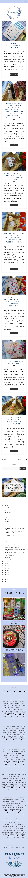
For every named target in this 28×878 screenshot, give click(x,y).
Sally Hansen (6, 751)
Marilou (23, 730)
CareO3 (24, 705)
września (7, 515)
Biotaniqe (5, 701)
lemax (19, 786)
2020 (5, 567)
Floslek (19, 717)
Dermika (20, 709)
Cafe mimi (10, 705)
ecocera (7, 770)
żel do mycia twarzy (9, 847)
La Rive (5, 728)
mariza (8, 788)
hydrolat (9, 776)
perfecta (23, 813)
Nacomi (4, 736)
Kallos (13, 726)
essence (4, 774)
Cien (22, 707)
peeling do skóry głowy (18, 811)
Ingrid (23, 724)
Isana (4, 726)
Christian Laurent (15, 707)
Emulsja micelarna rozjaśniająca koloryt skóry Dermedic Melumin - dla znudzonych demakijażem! (14, 487)
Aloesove (4, 692)
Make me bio (6, 730)
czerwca (7, 521)
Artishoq (24, 692)
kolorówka (8, 780)
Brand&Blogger (14, 875)
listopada (7, 512)
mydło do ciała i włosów (9, 801)
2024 (5, 508)
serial (11, 832)
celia (23, 765)
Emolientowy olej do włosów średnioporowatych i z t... (12, 537)
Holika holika (16, 724)
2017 (5, 572)
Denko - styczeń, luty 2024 (12, 547)
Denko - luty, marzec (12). (14, 677)
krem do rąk (5, 784)
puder (15, 828)
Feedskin (17, 715)
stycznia (7, 559)
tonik (18, 836)
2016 (5, 574)
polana (11, 822)
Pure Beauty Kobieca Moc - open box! (14, 363)
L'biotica (23, 726)
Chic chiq (7, 707)
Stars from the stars (9, 755)
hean (18, 774)
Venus (22, 755)
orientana (22, 807)
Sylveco (17, 755)
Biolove (23, 699)
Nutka (4, 740)
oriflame (6, 809)
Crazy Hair (8, 709)
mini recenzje (8, 795)
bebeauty (23, 763)
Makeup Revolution (15, 730)
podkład (17, 820)
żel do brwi (18, 845)
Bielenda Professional (14, 699)
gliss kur (13, 774)
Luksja (22, 728)
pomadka (16, 822)
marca (7, 526)
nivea (17, 801)
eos (18, 772)
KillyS (18, 726)
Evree (20, 713)
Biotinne (11, 701)
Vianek (6, 757)
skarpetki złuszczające (8, 834)
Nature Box (6, 738)
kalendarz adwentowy (8, 778)
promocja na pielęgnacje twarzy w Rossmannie (14, 826)
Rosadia (24, 749)
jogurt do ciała (17, 776)
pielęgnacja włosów (8, 820)
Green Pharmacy (21, 722)
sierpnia (7, 517)
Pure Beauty (20, 747)
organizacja (16, 807)
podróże (23, 820)
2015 (5, 576)
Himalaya (9, 724)
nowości (23, 801)
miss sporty (16, 795)
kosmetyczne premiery (7, 782)
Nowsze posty (6, 459)
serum (16, 832)
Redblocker (5, 749)
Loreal (18, 728)
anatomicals (18, 759)
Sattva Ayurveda (15, 751)
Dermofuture (5, 711)
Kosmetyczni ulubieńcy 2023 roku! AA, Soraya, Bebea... (15, 555)
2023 (5, 561)
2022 (5, 563)
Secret (7, 753)
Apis (19, 692)
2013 (5, 579)
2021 (5, 565)
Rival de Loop (17, 749)
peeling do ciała (20, 809)
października (8, 514)
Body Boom (22, 701)
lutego (7, 557)
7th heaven (20, 690)
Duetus (24, 711)
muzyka (17, 799)
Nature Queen (13, 738)
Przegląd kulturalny (10, 747)
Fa (23, 713)
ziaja (23, 843)
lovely (24, 786)
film (9, 774)
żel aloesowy (10, 845)
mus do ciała (21, 797)
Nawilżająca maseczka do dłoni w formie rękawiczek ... (15, 540)
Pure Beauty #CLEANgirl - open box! (14, 552)
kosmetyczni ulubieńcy (20, 782)
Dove (11, 711)
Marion (4, 732)
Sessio (11, 753)
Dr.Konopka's (17, 711)
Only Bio (15, 740)
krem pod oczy (22, 784)
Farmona (11, 715)
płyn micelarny (20, 830)
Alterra (10, 692)
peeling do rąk (7, 811)
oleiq (15, 805)
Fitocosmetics (6, 717)
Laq (9, 728)
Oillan (9, 740)
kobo (17, 778)
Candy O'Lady (18, 705)
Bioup (16, 701)
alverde (12, 759)
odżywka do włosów (7, 805)
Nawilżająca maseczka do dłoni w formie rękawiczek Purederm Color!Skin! (14, 302)
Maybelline (23, 732)
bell (5, 765)
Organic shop (21, 740)
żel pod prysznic (20, 847)
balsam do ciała (8, 761)
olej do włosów (22, 805)
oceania (8, 803)
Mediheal (6, 734)
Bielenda (5, 699)
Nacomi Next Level (11, 736)
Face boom (5, 715)
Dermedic (14, 709)
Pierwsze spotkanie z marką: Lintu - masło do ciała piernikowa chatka (14, 177)
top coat (23, 836)
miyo (22, 795)
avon (24, 759)
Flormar (13, 717)
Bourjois (5, 705)
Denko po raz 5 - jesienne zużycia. (14, 622)
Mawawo (10, 732)
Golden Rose (13, 722)
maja (6, 523)
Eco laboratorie (8, 713)
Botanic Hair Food (8, 703)
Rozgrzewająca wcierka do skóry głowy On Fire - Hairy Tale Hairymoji (14, 421)
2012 (5, 581)
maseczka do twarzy (16, 788)
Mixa (11, 734)
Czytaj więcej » (14, 74)
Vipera (11, 757)
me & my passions (11, 874)
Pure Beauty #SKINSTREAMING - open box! (14, 45)
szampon (23, 834)
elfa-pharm (19, 770)
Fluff (23, 717)
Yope (22, 757)
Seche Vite (22, 751)
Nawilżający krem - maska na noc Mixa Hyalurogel (15, 550)
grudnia (7, 510)
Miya (15, 734)
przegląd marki (8, 828)
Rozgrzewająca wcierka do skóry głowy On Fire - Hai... (15, 545)
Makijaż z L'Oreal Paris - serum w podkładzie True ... (13, 532)
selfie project (5, 832)
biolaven (9, 765)
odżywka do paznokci (16, 803)
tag (14, 836)
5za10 (14, 690)
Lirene (13, 728)
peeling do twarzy (6, 813)
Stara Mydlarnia (18, 753)
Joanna (8, 726)
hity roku (23, 774)
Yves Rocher (5, 759)
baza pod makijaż (15, 763)
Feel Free (23, 715)
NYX (23, 734)
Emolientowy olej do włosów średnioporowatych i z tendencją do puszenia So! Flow (14, 238)
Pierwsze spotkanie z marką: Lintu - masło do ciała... (14, 535)
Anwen (15, 692)
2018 (5, 570)
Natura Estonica (22, 736)
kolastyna (22, 778)
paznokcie (12, 809)
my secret (22, 799)
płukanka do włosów (9, 830)
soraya (17, 834)
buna (14, 765)
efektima (13, 770)
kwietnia (7, 524)
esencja (22, 772)
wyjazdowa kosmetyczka (10, 843)
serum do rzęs (22, 832)
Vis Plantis (16, 757)
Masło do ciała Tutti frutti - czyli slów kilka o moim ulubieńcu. (14, 650)
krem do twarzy (13, 784)
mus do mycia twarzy (8, 799)
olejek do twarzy (7, 807)
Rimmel (11, 749)
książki (4, 786)
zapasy (18, 843)
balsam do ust (6, 763)
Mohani (19, 734)
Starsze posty (22, 459)
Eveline (15, 713)
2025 (5, 507)
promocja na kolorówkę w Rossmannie (14, 824)
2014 (5, 577)
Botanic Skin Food (19, 703)
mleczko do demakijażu (10, 797)
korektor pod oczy (17, 780)
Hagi (5, 724)
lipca (6, 519)
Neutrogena (22, 738)
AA (24, 690)
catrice (19, 765)
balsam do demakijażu (18, 761)
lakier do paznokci (12, 786)
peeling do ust (16, 813)
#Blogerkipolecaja (7, 690)
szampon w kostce (7, 836)
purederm (20, 828)
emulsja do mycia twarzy (10, 772)
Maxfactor (16, 732)
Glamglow (5, 722)
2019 (5, 568)
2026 (5, 505)
